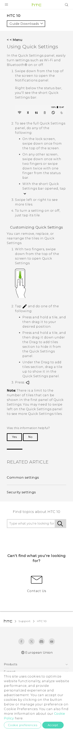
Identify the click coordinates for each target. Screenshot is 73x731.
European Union (39, 652)
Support (24, 621)
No (30, 437)
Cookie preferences (22, 725)
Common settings (23, 477)
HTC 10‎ (42, 621)
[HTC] (36, 4)
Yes (14, 437)
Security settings (21, 492)
